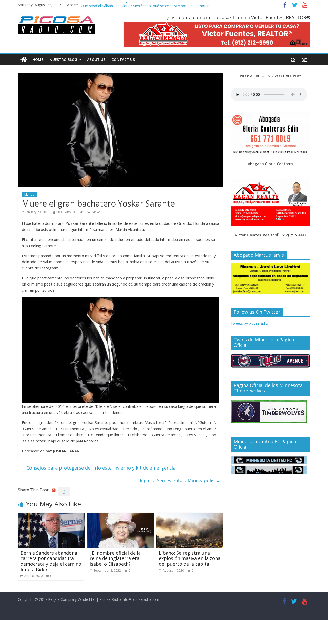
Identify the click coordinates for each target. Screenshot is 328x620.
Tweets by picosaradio (249, 323)
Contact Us (123, 59)
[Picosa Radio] (23, 59)
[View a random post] (304, 59)
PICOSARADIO (66, 212)
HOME (38, 59)
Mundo (29, 194)
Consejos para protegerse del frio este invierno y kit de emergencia (98, 468)
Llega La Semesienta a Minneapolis (178, 480)
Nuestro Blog (63, 59)
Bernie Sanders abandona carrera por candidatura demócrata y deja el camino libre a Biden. (50, 561)
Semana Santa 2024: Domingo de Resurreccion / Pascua (126, 2)
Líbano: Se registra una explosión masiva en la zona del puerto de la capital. (189, 558)
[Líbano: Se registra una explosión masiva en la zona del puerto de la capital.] (189, 516)
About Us (96, 59)
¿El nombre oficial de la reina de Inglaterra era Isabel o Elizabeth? (115, 558)
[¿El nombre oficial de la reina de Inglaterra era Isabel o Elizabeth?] (120, 516)
